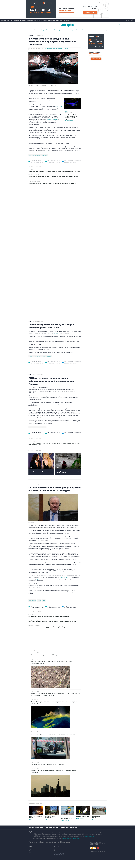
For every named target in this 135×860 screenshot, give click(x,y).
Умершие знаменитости (82, 816)
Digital (72, 30)
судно (44, 356)
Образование (59, 20)
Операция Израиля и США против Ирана (66, 817)
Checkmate (44, 155)
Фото (89, 30)
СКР (37, 260)
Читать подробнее (72, 117)
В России (36, 30)
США (30, 427)
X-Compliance (31, 848)
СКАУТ (30, 849)
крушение (49, 356)
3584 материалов (65, 820)
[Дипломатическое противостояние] (52, 814)
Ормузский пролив (41, 427)
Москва (67, 30)
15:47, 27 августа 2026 (37, 484)
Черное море (38, 356)
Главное (30, 30)
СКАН (55, 848)
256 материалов (49, 820)
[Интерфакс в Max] (63, 854)
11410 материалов (33, 820)
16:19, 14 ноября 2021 (39, 35)
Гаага (43, 600)
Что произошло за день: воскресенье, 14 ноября (56, 48)
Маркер (30, 850)
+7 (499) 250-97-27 (76, 838)
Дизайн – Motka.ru (93, 854)
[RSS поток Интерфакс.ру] (61, 854)
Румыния (31, 356)
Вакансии (55, 827)
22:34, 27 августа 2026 (38, 374)
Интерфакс (67, 25)
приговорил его (65, 577)
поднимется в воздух (52, 119)
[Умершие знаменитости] (83, 814)
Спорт (55, 30)
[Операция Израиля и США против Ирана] (67, 815)
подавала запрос (52, 592)
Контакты (31, 827)
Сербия (39, 600)
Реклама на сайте (64, 827)
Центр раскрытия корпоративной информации (63, 850)
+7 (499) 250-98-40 (67, 838)
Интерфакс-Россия (31, 20)
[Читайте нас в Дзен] (55, 854)
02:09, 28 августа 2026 (38, 321)
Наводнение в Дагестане (96, 817)
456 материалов (80, 818)
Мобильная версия (5, 20)
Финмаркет (39, 20)
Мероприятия (67, 20)
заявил (30, 422)
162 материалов (95, 820)
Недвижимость (51, 20)
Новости (78, 30)
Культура (61, 30)
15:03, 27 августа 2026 (39, 194)
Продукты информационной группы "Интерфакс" (49, 842)
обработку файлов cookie (89, 836)
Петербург (31, 260)
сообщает (45, 240)
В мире (43, 30)
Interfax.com (23, 20)
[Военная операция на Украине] (36, 814)
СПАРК (30, 846)
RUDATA (55, 849)
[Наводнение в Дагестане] (99, 814)
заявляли (72, 255)
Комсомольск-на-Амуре (34, 155)
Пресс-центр (48, 827)
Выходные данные (93, 852)
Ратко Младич (32, 600)
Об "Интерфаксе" (15, 20)
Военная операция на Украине (35, 817)
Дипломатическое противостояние (50, 817)
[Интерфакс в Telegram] (57, 854)
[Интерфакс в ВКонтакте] (59, 854)
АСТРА (30, 852)
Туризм (45, 20)
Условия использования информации (97, 851)
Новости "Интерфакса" (58, 846)
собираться (58, 106)
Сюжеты (84, 30)
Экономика (49, 30)
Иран (34, 427)
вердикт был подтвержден (43, 579)
